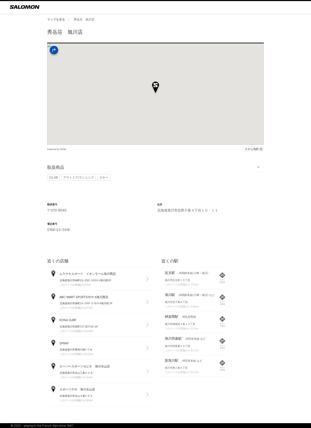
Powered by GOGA (56, 149)
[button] (155, 167)
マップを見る (56, 19)
